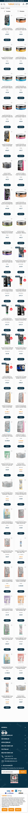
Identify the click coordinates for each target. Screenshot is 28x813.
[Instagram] (6, 732)
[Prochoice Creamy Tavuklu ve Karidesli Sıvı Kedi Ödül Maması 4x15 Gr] (21, 252)
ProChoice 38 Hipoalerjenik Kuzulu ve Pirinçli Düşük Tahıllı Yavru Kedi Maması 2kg (7, 203)
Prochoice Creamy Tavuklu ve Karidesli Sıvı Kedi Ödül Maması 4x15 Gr (20, 261)
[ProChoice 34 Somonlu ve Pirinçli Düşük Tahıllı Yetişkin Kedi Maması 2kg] (7, 20)
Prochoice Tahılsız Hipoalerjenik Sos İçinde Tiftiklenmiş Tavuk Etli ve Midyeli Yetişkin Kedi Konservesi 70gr (7, 174)
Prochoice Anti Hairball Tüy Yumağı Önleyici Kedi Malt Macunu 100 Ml (21, 290)
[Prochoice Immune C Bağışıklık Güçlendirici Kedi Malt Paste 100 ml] (21, 310)
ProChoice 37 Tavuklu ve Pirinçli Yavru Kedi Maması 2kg (21, 174)
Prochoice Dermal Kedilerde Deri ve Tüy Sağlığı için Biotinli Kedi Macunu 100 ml (7, 290)
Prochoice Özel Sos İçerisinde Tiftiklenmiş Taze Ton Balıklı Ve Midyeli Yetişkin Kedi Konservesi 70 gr (7, 58)
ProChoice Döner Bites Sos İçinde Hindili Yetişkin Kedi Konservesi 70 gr (7, 261)
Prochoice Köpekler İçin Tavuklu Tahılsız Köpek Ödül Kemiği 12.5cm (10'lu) (7, 377)
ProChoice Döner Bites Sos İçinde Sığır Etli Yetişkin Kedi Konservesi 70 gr (7, 116)
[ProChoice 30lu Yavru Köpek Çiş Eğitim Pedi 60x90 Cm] (21, 368)
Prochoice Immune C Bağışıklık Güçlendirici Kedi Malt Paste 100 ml (21, 319)
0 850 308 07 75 (9, 756)
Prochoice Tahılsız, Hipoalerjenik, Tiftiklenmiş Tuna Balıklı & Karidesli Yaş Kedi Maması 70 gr (21, 232)
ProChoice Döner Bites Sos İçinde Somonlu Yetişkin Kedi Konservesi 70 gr (20, 29)
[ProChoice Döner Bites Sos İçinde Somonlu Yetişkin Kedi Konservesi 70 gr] (21, 20)
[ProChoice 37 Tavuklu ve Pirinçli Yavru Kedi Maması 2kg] (21, 165)
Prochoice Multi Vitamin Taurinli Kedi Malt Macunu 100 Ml (7, 319)
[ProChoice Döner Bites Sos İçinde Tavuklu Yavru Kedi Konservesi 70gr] (21, 136)
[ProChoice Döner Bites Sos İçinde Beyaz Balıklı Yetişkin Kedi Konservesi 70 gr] (21, 78)
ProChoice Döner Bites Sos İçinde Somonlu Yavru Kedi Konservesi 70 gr (21, 203)
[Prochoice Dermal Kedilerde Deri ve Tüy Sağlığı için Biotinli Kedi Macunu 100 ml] (7, 281)
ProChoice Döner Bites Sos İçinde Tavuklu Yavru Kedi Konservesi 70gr (21, 145)
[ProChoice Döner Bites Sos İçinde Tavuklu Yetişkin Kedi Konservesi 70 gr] (21, 49)
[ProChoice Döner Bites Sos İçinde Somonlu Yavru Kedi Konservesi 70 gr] (21, 194)
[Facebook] (2, 732)
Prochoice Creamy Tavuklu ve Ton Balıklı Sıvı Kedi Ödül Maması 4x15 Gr (20, 348)
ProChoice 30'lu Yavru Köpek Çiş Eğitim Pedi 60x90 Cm (20, 377)
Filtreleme (22, 11)
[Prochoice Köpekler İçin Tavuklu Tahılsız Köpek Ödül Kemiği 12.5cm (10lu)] (7, 368)
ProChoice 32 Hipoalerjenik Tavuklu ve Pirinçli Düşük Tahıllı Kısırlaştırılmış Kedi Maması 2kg (7, 145)
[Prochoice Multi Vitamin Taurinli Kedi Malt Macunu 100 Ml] (7, 310)
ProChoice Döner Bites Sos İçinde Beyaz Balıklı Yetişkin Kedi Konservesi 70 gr (20, 87)
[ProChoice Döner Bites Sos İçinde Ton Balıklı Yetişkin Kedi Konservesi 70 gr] (7, 78)
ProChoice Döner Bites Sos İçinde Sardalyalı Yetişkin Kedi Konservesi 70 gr (21, 116)
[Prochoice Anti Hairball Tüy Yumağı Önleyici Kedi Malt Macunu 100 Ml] (21, 281)
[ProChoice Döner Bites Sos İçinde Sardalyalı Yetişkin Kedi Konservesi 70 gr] (21, 107)
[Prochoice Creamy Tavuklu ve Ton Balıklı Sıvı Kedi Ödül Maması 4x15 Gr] (21, 339)
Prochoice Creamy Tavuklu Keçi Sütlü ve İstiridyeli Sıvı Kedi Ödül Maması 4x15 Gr (7, 348)
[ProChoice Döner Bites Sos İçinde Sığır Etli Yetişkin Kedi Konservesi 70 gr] (7, 107)
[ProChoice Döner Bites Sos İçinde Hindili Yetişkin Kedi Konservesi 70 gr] (7, 252)
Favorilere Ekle (11, 16)
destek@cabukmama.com (11, 761)
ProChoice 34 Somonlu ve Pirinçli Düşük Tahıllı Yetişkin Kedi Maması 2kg (7, 29)
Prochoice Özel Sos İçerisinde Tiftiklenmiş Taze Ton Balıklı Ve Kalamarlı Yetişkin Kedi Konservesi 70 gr (7, 232)
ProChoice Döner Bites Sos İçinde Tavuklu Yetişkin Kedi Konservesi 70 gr (20, 58)
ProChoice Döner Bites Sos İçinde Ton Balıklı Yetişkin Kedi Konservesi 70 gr (7, 87)
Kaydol (23, 772)
